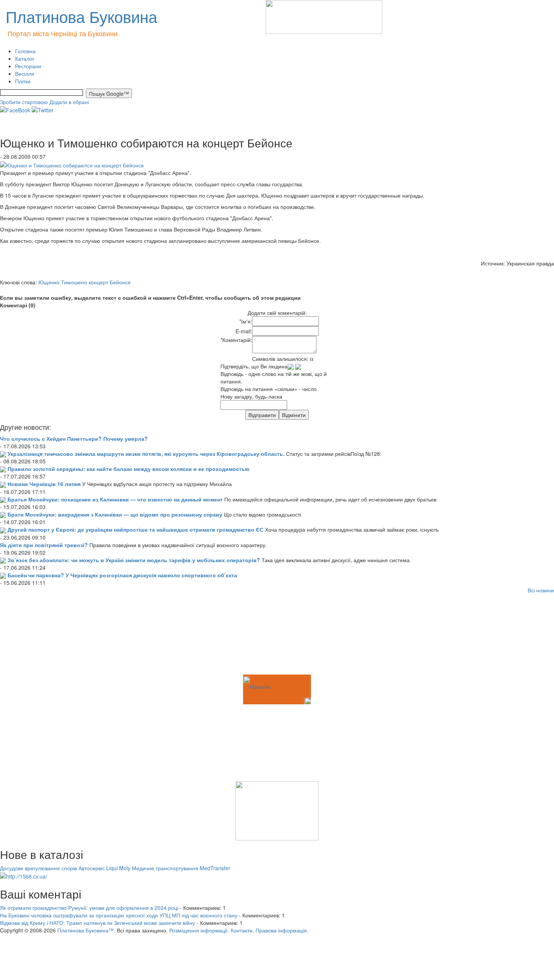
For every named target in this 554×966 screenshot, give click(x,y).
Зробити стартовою (24, 102)
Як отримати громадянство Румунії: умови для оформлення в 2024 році (89, 907)
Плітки (23, 81)
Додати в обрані (69, 102)
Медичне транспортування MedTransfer (181, 868)
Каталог (24, 58)
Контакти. (242, 930)
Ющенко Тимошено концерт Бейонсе (84, 282)
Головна (25, 51)
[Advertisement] (37, 635)
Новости (260, 686)
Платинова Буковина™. (86, 930)
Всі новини (541, 590)
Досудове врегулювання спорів (38, 868)
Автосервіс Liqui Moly (104, 868)
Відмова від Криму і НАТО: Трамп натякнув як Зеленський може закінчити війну (97, 922)
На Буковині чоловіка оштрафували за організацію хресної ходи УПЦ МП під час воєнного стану (118, 915)
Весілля (24, 73)
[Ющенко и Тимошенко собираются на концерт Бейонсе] (72, 164)
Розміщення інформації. (199, 930)
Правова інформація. (282, 930)
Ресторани (28, 66)
